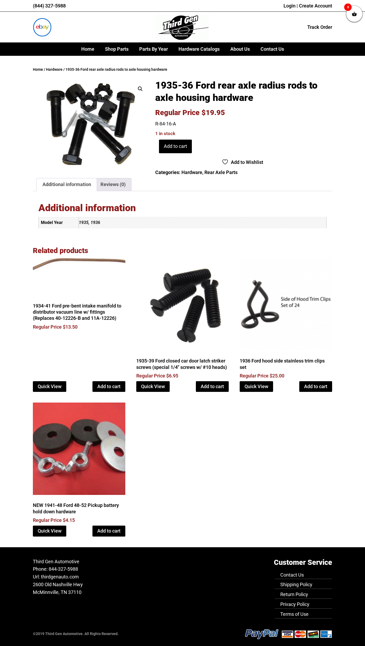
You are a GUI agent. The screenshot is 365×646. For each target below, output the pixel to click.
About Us (240, 49)
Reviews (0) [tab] (113, 184)
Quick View (49, 386)
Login (290, 6)
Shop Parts (117, 49)
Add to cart (175, 146)
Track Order (319, 27)
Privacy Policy (294, 604)
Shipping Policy (296, 584)
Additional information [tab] (66, 184)
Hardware (54, 69)
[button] (140, 89)
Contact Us (272, 49)
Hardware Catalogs (199, 49)
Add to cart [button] (109, 386)
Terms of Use (294, 614)
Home (87, 49)
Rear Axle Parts (221, 172)
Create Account (315, 6)
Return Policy (294, 594)
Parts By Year (153, 49)
